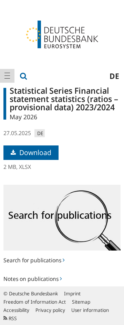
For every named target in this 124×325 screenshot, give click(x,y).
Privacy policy (50, 310)
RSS (12, 318)
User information (90, 310)
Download (34, 152)
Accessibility (16, 310)
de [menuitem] (114, 76)
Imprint (72, 293)
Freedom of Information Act (34, 301)
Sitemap (81, 301)
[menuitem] (7, 76)
